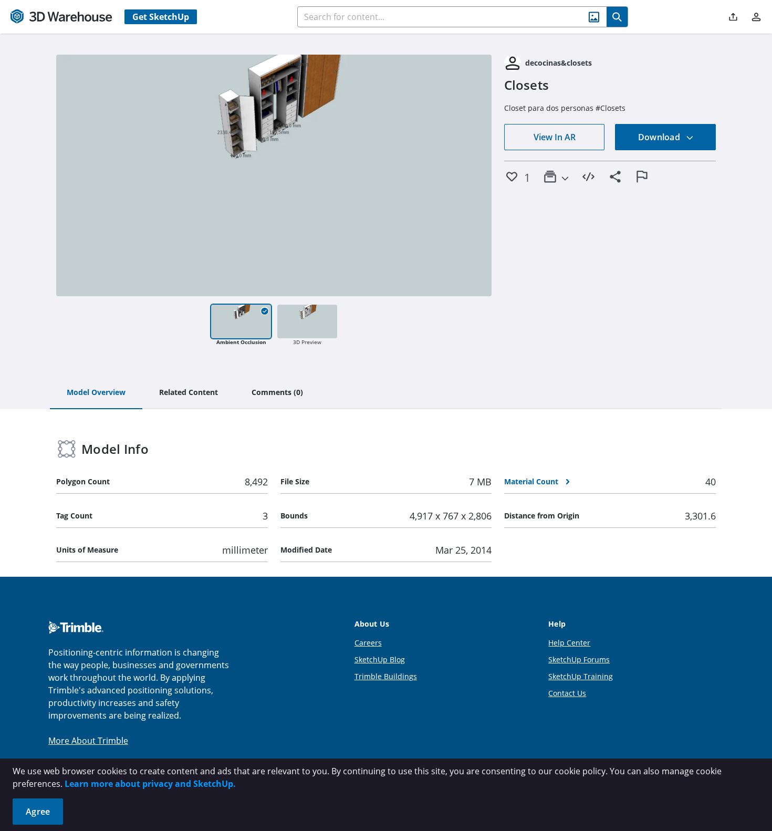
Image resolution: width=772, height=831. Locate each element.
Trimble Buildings (385, 676)
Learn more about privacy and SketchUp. (150, 784)
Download (660, 137)
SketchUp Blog (379, 659)
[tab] (96, 393)
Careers (368, 643)
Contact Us (567, 693)
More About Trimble (88, 740)
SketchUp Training (580, 676)
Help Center (569, 643)
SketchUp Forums (579, 659)
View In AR (555, 137)
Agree (38, 811)
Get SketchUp (160, 17)
